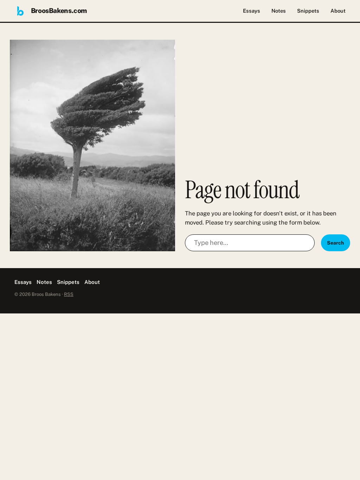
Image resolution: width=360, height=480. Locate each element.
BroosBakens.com (59, 10)
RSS (68, 294)
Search (335, 243)
